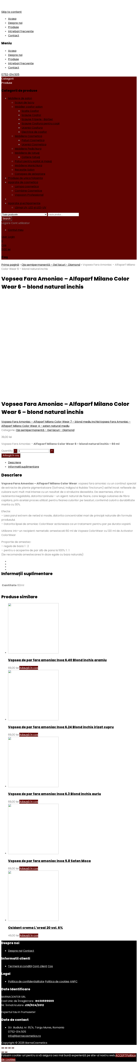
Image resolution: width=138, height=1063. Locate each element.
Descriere (14, 462)
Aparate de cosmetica (23, 182)
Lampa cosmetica (27, 186)
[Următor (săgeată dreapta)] (6, 1052)
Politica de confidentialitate (26, 981)
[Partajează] (6, 1047)
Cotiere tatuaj (31, 157)
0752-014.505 (10, 74)
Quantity (7, 451)
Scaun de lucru (24, 102)
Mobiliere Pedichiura (28, 149)
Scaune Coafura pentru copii (40, 123)
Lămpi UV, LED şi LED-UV (30, 207)
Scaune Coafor (31, 115)
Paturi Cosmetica (33, 140)
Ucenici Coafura (32, 128)
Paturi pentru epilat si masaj (33, 161)
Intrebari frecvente (21, 31)
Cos (50, 966)
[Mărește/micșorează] (12, 1047)
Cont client (39, 966)
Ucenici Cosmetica (34, 144)
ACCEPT (120, 1055)
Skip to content (11, 12)
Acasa (12, 19)
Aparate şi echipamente (24, 203)
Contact (13, 35)
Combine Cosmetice (28, 191)
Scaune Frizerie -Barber (37, 119)
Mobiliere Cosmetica (28, 136)
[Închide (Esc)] (2, 1047)
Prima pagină (10, 265)
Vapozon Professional (29, 195)
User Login (8, 237)
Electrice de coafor (34, 132)
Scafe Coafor (30, 111)
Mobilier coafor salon (29, 107)
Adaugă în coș (11, 455)
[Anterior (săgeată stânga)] (2, 1052)
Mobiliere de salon (20, 98)
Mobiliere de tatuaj (27, 153)
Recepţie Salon (24, 170)
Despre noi (15, 23)
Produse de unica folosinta (25, 178)
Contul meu (15, 230)
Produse (13, 27)
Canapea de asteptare (30, 174)
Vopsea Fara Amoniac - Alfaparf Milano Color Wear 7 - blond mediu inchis (50, 422)
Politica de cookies (57, 981)
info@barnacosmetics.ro (24, 1036)
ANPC (73, 981)
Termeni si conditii (20, 966)
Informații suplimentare (23, 467)
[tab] (72, 462)
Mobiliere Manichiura (28, 165)
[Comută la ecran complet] (9, 1047)
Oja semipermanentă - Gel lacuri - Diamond (37, 199)
